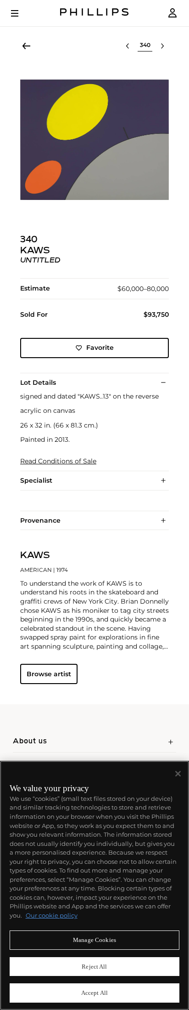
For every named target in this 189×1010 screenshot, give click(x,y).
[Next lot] (162, 46)
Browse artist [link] (49, 674)
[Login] (172, 13)
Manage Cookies (94, 939)
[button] (94, 139)
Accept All (94, 992)
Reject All (94, 966)
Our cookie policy (52, 915)
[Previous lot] (127, 46)
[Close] (178, 774)
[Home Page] (94, 13)
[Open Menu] (21, 13)
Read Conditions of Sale (58, 461)
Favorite (100, 347)
